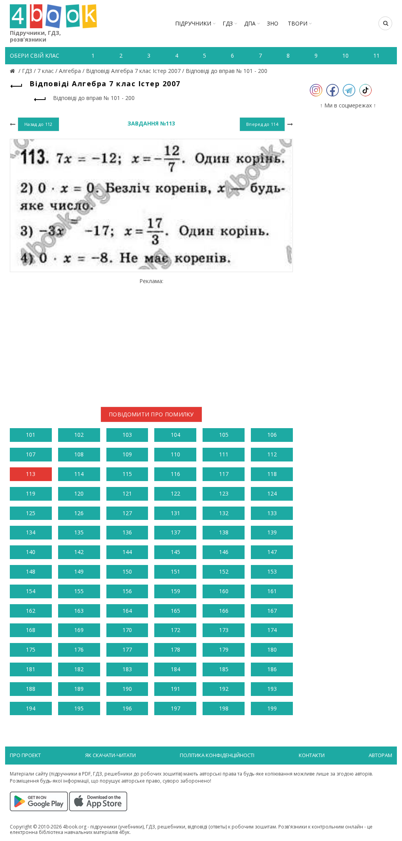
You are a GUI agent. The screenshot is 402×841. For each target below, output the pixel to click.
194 (30, 708)
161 (272, 591)
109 (127, 454)
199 (272, 708)
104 (175, 434)
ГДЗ (228, 23)
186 (272, 669)
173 (223, 630)
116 (175, 474)
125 (30, 513)
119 (30, 493)
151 (175, 571)
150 (127, 571)
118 (272, 474)
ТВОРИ (297, 23)
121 (127, 493)
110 (175, 454)
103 (127, 434)
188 (30, 688)
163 (79, 610)
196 (127, 708)
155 (79, 591)
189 (79, 688)
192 (223, 688)
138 (223, 532)
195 (79, 708)
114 (79, 474)
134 (30, 532)
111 (223, 454)
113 (30, 474)
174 (272, 630)
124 (272, 493)
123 (223, 493)
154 (30, 591)
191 (175, 688)
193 (272, 688)
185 (223, 669)
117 (223, 474)
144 (127, 552)
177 (127, 649)
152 (223, 571)
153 (272, 571)
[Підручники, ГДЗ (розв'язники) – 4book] (13, 70)
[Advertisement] (151, 339)
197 (175, 708)
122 (175, 493)
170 (127, 630)
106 (272, 434)
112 (272, 454)
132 (223, 513)
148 (30, 571)
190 (127, 688)
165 (175, 610)
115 (127, 474)
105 (223, 434)
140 (30, 552)
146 (223, 552)
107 (30, 454)
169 (79, 630)
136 (127, 532)
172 (175, 630)
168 (30, 630)
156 (127, 591)
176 (79, 649)
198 (223, 708)
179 (223, 649)
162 (30, 610)
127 (127, 513)
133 (272, 513)
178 (175, 649)
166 (223, 610)
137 (175, 532)
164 (127, 610)
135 (79, 532)
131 (175, 513)
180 (272, 649)
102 (79, 434)
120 (79, 493)
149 (79, 571)
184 (175, 669)
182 (79, 669)
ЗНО (272, 23)
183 (127, 669)
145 (175, 552)
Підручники (193, 23)
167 (272, 610)
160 (223, 591)
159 (175, 591)
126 (79, 513)
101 (30, 434)
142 (79, 552)
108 (79, 454)
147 (272, 552)
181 (30, 669)
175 (30, 649)
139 (272, 532)
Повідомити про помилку (151, 414)
